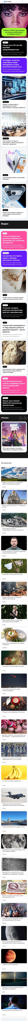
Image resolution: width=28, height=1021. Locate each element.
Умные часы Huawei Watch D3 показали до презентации (12, 403)
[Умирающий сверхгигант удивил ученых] (14, 822)
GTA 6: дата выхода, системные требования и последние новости (13, 449)
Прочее (5, 305)
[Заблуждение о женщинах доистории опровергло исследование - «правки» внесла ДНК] (14, 868)
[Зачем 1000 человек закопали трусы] (14, 569)
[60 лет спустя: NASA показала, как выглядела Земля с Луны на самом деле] (14, 936)
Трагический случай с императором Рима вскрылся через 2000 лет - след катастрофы (14, 371)
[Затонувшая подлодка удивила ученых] (14, 661)
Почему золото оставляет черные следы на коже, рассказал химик (13, 298)
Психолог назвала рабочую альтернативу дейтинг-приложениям (13, 310)
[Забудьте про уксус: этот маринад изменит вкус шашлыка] (14, 592)
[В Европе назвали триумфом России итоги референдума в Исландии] (14, 914)
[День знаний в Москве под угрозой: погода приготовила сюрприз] (14, 615)
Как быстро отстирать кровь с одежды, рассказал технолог (12, 258)
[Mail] (5, 1)
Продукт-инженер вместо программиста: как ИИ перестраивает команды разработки (14, 106)
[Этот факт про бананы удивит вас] (14, 776)
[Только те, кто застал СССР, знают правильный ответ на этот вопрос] (14, 753)
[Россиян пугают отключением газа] (14, 1005)
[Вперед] (25, 418)
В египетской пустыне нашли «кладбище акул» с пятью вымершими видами (14, 384)
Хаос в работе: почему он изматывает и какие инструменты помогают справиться (13, 142)
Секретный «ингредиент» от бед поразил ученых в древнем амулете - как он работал (14, 329)
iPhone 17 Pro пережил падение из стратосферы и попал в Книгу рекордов (13, 214)
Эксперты (5, 101)
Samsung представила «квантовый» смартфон (14, 178)
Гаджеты (5, 42)
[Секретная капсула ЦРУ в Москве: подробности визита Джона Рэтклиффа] (14, 799)
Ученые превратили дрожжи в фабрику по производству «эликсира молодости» (13, 239)
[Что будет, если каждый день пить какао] (14, 707)
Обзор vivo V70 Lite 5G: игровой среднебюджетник (12, 47)
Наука (4, 233)
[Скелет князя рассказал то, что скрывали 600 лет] (14, 500)
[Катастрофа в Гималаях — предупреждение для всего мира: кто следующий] (14, 523)
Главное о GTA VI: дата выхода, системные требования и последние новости (14, 32)
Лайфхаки (5, 253)
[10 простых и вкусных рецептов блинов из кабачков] (14, 638)
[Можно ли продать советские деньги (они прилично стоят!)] (14, 891)
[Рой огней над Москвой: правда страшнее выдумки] (14, 684)
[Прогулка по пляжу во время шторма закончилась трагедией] (14, 982)
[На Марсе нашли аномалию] (14, 959)
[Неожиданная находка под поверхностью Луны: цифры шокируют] (14, 845)
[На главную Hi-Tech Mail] (8, 1)
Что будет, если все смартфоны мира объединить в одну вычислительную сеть (12, 63)
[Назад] (20, 418)
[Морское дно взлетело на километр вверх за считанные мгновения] (14, 478)
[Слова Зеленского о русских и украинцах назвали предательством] (14, 546)
